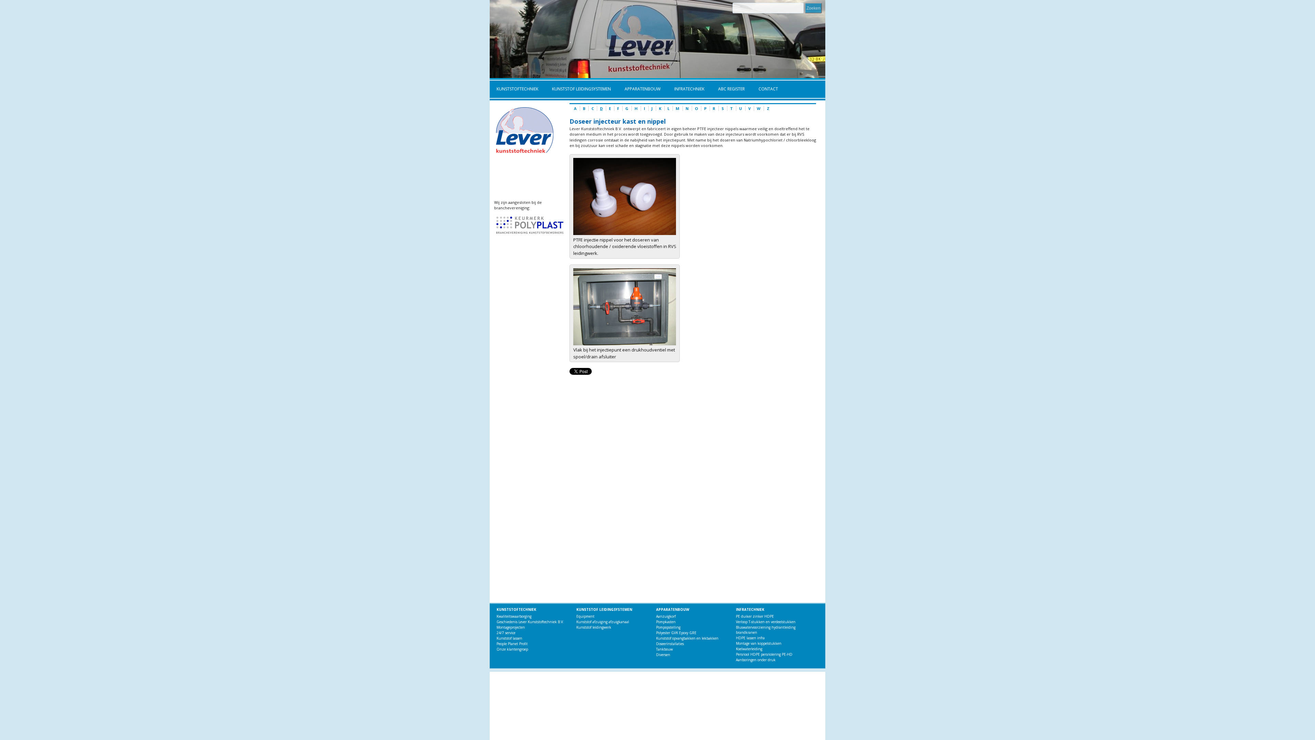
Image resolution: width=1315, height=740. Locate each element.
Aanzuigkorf (666, 616)
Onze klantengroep (512, 649)
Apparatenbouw (639, 89)
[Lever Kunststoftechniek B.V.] (624, 233)
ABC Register (728, 89)
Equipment (585, 616)
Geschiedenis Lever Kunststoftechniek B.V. (530, 621)
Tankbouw (664, 649)
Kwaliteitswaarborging (514, 616)
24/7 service (506, 632)
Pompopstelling (668, 627)
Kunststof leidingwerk (593, 627)
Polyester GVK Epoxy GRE (676, 632)
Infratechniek (685, 89)
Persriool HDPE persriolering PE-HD (764, 654)
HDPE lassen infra (750, 638)
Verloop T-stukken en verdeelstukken (766, 621)
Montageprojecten (511, 627)
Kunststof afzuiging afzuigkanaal (602, 621)
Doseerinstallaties (670, 643)
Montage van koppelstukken (758, 643)
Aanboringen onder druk (756, 659)
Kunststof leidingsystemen (578, 89)
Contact (768, 89)
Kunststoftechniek (514, 89)
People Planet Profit (512, 643)
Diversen (663, 654)
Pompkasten (666, 621)
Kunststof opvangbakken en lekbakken (687, 638)
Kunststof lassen (509, 638)
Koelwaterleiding (749, 648)
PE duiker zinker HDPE (755, 616)
